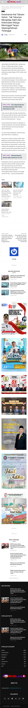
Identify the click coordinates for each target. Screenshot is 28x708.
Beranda (3, 6)
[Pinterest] (14, 38)
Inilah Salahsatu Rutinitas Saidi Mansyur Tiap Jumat (6, 210)
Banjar (7, 6)
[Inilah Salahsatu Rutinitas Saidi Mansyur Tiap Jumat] (6, 204)
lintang (6, 34)
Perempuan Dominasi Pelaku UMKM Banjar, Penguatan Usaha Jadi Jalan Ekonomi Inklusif (18, 292)
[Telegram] (12, 698)
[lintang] (2, 34)
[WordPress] (23, 698)
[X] (11, 38)
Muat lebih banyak (13, 578)
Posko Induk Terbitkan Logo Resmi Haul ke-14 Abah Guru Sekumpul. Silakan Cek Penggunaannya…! (7, 238)
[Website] (15, 698)
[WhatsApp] (18, 38)
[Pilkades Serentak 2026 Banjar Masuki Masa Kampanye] (5, 277)
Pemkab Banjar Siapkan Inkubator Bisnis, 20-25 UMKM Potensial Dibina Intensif (18, 284)
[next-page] (5, 298)
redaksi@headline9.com (15, 688)
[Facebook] (7, 38)
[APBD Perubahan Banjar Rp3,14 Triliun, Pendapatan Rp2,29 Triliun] (5, 572)
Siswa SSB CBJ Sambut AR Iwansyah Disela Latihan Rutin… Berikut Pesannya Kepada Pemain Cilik (21, 238)
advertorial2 (4, 286)
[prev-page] (2, 298)
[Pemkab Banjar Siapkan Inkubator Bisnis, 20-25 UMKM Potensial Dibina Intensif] (5, 285)
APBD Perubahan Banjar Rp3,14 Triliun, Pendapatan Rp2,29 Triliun (17, 572)
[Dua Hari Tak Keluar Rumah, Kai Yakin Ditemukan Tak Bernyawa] (18, 185)
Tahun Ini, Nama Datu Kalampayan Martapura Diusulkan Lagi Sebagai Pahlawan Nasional (6, 193)
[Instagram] (8, 698)
